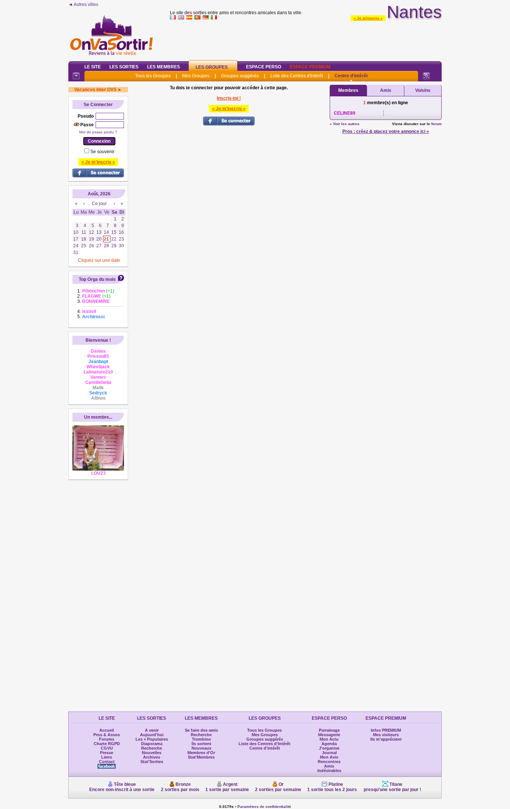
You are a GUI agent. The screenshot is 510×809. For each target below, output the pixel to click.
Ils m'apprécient (386, 739)
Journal (329, 752)
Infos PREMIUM (386, 730)
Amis (385, 90)
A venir (152, 730)
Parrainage (329, 730)
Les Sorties (124, 66)
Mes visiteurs (386, 734)
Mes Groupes (195, 75)
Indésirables (329, 770)
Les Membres (163, 66)
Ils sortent (201, 743)
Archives (151, 757)
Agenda (329, 743)
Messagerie (329, 734)
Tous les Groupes (153, 75)
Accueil (106, 730)
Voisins (422, 90)
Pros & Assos (106, 734)
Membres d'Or (201, 752)
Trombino (201, 739)
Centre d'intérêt (351, 75)
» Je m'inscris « (368, 18)
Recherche (151, 748)
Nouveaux (201, 748)
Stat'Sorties (151, 761)
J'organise (329, 748)
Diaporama (151, 743)
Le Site (92, 66)
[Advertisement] (306, 39)
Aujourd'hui (152, 734)
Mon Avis (329, 757)
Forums (106, 739)
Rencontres (329, 761)
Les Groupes (212, 67)
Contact (107, 761)
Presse (106, 752)
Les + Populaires (152, 739)
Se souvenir (102, 151)
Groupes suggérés (240, 75)
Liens (106, 757)
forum (436, 124)
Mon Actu (329, 739)
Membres (348, 90)
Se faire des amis (201, 730)
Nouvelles (151, 752)
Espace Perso (263, 66)
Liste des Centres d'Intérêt (296, 75)
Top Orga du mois (97, 279)
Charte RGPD (107, 743)
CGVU (107, 748)
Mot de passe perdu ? (98, 132)
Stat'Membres (201, 757)
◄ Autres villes (83, 4)
